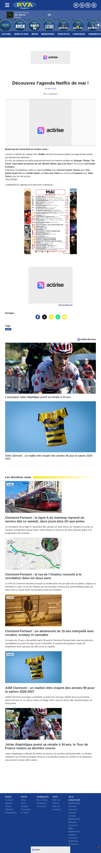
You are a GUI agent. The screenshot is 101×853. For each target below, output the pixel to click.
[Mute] (49, 15)
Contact (9, 800)
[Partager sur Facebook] (37, 318)
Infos (35, 34)
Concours (79, 34)
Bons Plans (21, 34)
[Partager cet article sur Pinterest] (50, 318)
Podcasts (64, 34)
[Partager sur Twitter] (44, 318)
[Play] (3, 23)
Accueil (6, 34)
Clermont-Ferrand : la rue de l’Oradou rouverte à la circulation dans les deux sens (43, 576)
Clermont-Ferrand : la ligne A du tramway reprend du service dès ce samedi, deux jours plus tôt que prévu (45, 519)
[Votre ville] (76, 5)
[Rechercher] (87, 5)
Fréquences (11, 812)
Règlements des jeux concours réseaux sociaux (74, 809)
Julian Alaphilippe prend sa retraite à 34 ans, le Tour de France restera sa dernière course (46, 746)
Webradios (47, 34)
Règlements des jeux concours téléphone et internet (74, 837)
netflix (8, 329)
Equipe (8, 803)
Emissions (42, 803)
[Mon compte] (94, 5)
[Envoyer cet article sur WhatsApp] (57, 318)
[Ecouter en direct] (82, 5)
